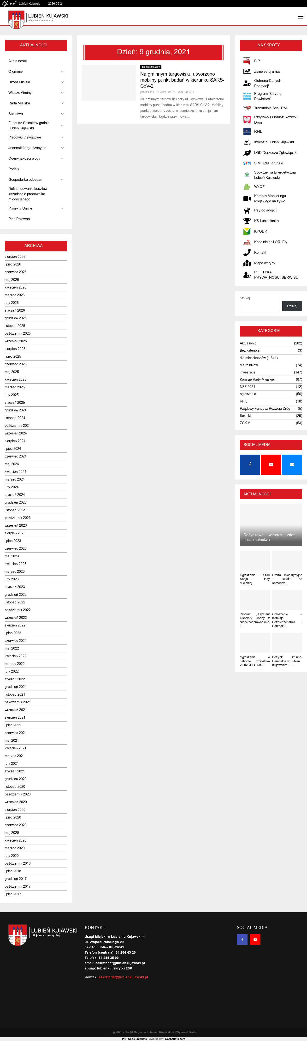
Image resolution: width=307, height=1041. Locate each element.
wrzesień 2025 (16, 341)
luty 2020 (12, 856)
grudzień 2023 (16, 502)
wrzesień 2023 (16, 525)
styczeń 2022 (15, 679)
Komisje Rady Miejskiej (257, 379)
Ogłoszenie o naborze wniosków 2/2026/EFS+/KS (255, 661)
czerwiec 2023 (16, 548)
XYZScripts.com (175, 1039)
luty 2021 (12, 763)
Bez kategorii (250, 350)
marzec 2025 (15, 387)
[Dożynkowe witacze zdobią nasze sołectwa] (271, 525)
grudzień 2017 (16, 879)
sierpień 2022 (15, 625)
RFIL (243, 401)
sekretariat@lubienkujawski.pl (123, 977)
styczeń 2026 (15, 310)
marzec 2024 (15, 479)
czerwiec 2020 (16, 825)
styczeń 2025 (15, 402)
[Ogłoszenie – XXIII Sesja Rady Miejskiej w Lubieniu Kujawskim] (255, 561)
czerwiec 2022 (16, 640)
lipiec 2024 (13, 448)
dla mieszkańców (151, 66)
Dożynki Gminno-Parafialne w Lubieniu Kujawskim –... (287, 661)
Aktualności (248, 343)
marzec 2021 (15, 756)
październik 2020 (18, 794)
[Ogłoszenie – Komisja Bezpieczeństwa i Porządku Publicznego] (287, 600)
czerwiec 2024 (16, 456)
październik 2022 (18, 610)
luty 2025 (12, 395)
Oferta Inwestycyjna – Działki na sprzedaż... (287, 579)
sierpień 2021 (15, 717)
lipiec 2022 (13, 633)
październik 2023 (18, 518)
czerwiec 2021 (16, 733)
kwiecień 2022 (15, 656)
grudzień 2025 (16, 318)
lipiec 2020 (13, 817)
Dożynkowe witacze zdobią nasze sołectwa (271, 537)
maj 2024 (12, 464)
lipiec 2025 (13, 356)
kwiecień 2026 (15, 287)
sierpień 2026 (15, 256)
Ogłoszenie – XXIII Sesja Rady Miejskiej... (255, 579)
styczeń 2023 (15, 587)
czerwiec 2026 (16, 272)
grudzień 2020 (16, 779)
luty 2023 (12, 579)
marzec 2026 (15, 295)
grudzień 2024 (16, 410)
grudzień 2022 (16, 594)
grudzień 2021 (16, 687)
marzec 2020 (15, 848)
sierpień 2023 (15, 533)
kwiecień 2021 (15, 748)
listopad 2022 (15, 602)
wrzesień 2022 (16, 617)
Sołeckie (246, 416)
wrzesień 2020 (16, 802)
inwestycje (247, 372)
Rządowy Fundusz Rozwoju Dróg (265, 408)
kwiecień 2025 (15, 379)
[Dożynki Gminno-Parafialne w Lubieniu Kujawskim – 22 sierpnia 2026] (287, 643)
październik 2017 (18, 886)
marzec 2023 (15, 571)
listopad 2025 (15, 326)
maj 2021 (12, 740)
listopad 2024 (15, 418)
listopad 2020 (15, 786)
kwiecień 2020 (15, 840)
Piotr (151, 92)
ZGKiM (245, 423)
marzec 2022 (15, 664)
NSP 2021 (247, 387)
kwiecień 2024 (15, 471)
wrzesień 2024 (16, 433)
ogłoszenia (248, 394)
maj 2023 (12, 556)
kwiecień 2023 (15, 564)
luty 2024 (12, 487)
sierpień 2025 (15, 349)
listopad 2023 (15, 510)
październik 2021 (18, 702)
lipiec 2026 (13, 264)
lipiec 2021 (13, 725)
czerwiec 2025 (16, 364)
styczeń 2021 (15, 771)
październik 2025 (18, 333)
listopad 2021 (15, 694)
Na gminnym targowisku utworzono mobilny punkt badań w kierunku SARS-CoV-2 (182, 80)
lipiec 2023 (13, 541)
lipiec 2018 (13, 871)
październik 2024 (18, 425)
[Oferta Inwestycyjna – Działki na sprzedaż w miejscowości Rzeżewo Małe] (287, 561)
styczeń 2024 (15, 495)
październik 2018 (18, 863)
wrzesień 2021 (16, 710)
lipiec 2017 (13, 894)
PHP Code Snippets (134, 1039)
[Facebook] (242, 939)
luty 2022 (12, 671)
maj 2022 (12, 648)
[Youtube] (255, 939)
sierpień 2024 (15, 441)
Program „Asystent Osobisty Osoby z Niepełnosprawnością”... (255, 620)
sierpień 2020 (15, 809)
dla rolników (249, 365)
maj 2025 (12, 372)
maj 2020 (12, 832)
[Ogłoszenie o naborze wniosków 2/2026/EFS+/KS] (255, 643)
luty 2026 (12, 303)
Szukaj (245, 298)
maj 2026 (12, 279)
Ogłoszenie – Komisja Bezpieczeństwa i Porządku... (287, 620)
